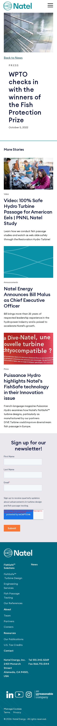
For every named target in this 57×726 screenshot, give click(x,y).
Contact (8, 650)
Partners (9, 621)
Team (7, 615)
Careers (8, 626)
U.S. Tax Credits (13, 644)
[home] (17, 6)
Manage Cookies (13, 708)
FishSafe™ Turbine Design (13, 576)
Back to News (13, 58)
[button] (50, 6)
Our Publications (13, 639)
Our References (13, 603)
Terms (7, 712)
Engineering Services (11, 585)
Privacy (17, 712)
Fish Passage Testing (11, 595)
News (34, 564)
